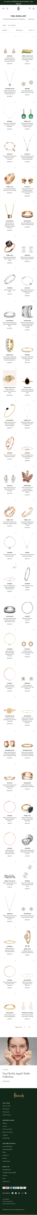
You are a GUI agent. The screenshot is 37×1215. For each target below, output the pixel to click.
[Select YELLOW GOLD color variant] (26, 946)
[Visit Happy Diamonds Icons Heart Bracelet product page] (9, 533)
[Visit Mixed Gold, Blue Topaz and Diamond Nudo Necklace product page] (27, 401)
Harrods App (6, 1138)
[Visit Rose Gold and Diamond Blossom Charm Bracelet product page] (9, 135)
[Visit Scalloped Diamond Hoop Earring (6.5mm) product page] (27, 927)
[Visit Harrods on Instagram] (16, 1193)
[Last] (29, 1027)
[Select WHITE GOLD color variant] (29, 946)
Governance (6, 1181)
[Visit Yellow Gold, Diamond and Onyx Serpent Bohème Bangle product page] (9, 401)
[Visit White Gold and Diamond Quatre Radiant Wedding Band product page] (9, 301)
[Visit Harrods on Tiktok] (19, 1193)
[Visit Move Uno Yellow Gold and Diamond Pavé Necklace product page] (9, 102)
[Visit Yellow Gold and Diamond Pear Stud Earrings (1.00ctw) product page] (9, 37)
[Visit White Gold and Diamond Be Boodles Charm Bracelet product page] (27, 269)
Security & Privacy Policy (9, 1203)
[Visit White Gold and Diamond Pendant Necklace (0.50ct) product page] (9, 894)
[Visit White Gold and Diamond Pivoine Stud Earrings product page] (27, 894)
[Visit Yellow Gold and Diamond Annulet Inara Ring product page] (9, 368)
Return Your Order (8, 1132)
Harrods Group (7, 1169)
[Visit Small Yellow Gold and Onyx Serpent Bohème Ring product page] (27, 368)
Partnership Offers (8, 1149)
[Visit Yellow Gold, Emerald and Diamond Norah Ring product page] (27, 37)
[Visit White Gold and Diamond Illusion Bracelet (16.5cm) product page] (9, 796)
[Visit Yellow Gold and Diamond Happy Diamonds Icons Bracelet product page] (9, 630)
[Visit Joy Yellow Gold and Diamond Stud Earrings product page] (27, 69)
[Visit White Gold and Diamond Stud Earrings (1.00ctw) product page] (27, 236)
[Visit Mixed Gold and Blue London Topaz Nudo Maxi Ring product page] (27, 796)
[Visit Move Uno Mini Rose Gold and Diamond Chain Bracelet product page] (9, 564)
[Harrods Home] (18, 8)
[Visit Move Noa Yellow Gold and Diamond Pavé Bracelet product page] (27, 336)
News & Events (7, 1115)
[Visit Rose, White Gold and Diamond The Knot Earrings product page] (9, 466)
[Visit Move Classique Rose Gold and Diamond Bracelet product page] (27, 434)
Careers (5, 1175)
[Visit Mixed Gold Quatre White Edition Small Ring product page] (27, 764)
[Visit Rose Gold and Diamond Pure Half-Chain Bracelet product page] (9, 961)
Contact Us (6, 1155)
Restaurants (6, 1112)
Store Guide (6, 1109)
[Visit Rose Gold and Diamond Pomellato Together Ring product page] (9, 501)
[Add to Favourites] (16, 37)
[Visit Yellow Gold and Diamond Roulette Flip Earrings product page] (27, 630)
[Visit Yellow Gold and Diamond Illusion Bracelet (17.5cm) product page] (9, 829)
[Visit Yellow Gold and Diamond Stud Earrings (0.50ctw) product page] (27, 664)
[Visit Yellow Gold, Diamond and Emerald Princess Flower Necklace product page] (9, 69)
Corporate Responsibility (9, 1172)
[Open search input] (7, 8)
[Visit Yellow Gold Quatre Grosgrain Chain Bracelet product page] (27, 961)
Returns (5, 1126)
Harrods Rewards (7, 1146)
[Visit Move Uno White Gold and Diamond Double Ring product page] (27, 862)
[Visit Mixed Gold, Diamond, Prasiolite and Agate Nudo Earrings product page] (27, 102)
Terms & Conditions (8, 1201)
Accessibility (6, 1199)
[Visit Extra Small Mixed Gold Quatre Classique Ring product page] (27, 202)
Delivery (5, 1123)
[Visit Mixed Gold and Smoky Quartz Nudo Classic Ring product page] (9, 236)
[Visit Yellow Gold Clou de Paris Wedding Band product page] (9, 994)
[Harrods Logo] (18, 1095)
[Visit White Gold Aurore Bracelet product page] (27, 597)
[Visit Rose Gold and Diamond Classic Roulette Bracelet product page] (9, 764)
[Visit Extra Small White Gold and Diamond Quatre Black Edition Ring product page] (9, 597)
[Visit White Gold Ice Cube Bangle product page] (27, 564)
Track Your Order (7, 1129)
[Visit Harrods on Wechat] (25, 1193)
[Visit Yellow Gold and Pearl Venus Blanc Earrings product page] (27, 994)
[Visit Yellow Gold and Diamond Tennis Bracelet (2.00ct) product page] (9, 927)
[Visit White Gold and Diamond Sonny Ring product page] (9, 862)
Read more (31, 19)
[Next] (25, 1027)
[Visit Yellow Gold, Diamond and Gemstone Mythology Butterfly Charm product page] (27, 466)
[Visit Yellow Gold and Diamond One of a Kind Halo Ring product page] (9, 697)
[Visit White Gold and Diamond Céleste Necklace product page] (27, 533)
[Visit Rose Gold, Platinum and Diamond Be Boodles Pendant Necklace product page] (27, 135)
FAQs (4, 1152)
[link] (18, 1051)
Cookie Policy (6, 1161)
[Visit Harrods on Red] (22, 1193)
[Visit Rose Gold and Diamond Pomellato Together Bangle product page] (27, 501)
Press (4, 1178)
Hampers (5, 1135)
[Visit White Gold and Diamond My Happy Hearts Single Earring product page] (27, 829)
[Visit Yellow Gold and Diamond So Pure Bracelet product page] (9, 664)
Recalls (5, 1158)
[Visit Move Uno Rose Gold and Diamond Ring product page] (9, 434)
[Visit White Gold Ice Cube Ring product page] (9, 269)
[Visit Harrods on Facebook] (12, 1193)
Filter (30, 30)
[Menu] (3, 8)
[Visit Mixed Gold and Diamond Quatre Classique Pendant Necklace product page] (9, 202)
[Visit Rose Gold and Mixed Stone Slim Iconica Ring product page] (9, 167)
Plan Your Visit (6, 1106)
